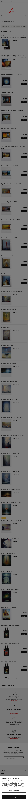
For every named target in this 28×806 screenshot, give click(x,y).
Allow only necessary (14, 790)
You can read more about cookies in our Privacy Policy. (13, 787)
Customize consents (14, 794)
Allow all (14, 797)
